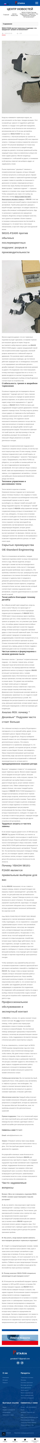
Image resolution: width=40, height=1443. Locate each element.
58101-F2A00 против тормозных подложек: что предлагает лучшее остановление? (29, 15)
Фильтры (23, 1380)
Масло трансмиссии (27, 1393)
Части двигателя (26, 1387)
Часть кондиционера (27, 1395)
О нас (5, 1373)
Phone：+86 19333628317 (29, 1407)
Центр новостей (14, 14)
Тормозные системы (27, 1377)
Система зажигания (27, 1382)
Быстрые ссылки (11, 1403)
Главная (6, 14)
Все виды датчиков (26, 1385)
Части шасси (24, 1390)
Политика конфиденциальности (24, 1433)
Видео (4, 1407)
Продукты (25, 1373)
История (5, 1380)
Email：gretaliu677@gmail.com (28, 1411)
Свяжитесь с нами (8, 1130)
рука (18, 1021)
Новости (5, 1382)
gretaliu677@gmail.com (20, 1359)
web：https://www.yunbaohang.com (29, 1416)
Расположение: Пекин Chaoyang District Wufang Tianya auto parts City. (28, 1422)
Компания (6, 1377)
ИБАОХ (4, 971)
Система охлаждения (27, 1398)
